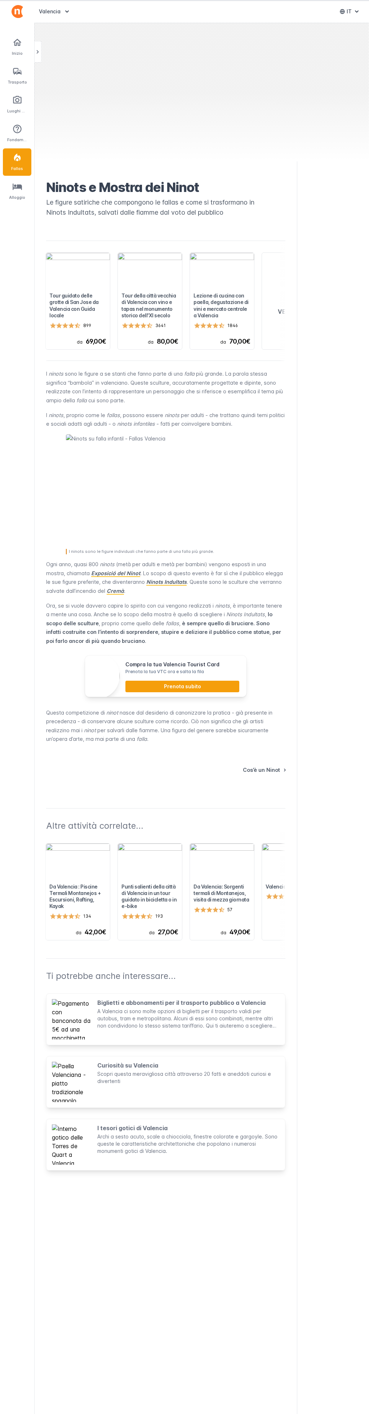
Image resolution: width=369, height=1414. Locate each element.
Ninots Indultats (166, 582)
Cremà (115, 591)
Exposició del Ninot (115, 573)
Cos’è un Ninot (261, 770)
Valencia (55, 11)
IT (354, 13)
